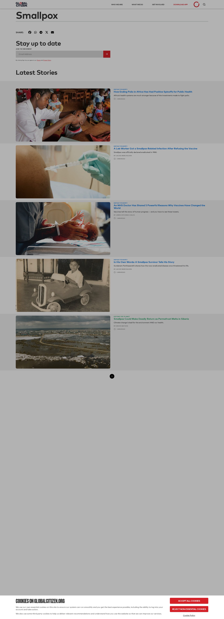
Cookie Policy (189, 615)
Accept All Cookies (189, 600)
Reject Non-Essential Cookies (189, 609)
